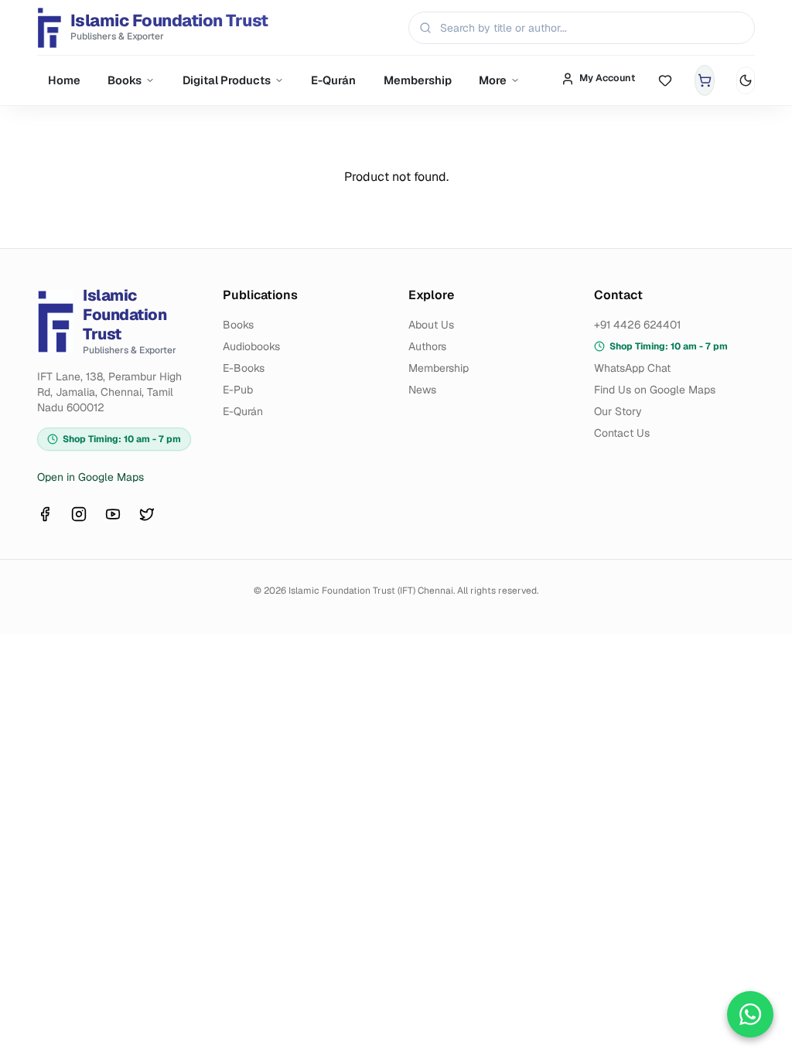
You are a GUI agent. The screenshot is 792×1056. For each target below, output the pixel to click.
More (493, 80)
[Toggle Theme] (745, 80)
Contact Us (622, 433)
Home (64, 80)
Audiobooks (251, 346)
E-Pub (238, 390)
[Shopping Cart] (705, 80)
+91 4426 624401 (637, 325)
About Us (431, 325)
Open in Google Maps (90, 477)
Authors (427, 346)
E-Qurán (333, 80)
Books (125, 80)
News (422, 390)
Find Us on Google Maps (654, 390)
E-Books (244, 368)
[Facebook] (45, 514)
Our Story (618, 411)
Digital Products (227, 80)
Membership (418, 80)
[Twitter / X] (147, 514)
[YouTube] (113, 514)
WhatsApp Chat (632, 368)
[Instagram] (79, 514)
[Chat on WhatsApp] (750, 1014)
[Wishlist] (665, 80)
